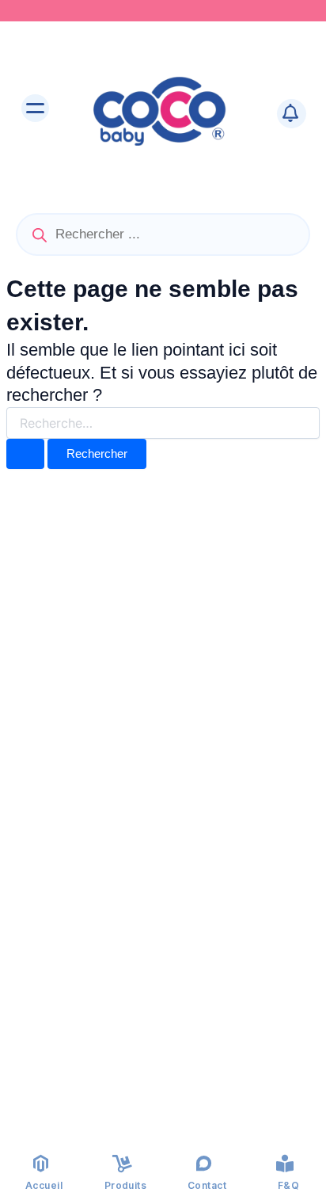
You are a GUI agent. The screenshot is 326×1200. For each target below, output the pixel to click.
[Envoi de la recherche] (25, 454)
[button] (36, 109)
